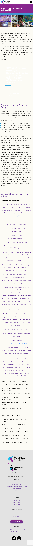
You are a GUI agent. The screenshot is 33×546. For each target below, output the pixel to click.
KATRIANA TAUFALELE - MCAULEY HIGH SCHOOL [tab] (16, 412)
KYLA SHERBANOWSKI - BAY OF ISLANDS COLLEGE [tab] (14, 420)
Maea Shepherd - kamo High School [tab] (14, 381)
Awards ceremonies (16, 488)
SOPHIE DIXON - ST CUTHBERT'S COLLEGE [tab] (14, 435)
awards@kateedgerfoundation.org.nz (16, 529)
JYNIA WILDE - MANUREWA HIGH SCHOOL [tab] (14, 408)
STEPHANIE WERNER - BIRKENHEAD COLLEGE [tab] (15, 439)
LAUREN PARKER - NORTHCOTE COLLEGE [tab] (14, 424)
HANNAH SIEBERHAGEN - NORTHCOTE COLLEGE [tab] (16, 394)
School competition (16, 504)
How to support (16, 516)
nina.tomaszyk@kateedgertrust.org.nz (18, 343)
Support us (16, 521)
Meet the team (16, 482)
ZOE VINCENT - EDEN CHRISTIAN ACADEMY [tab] (14, 442)
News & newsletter (16, 490)
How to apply (16, 502)
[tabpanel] (16, 291)
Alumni (16, 514)
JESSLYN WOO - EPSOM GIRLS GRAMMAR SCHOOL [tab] (14, 404)
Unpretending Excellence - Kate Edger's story (16, 486)
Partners (16, 511)
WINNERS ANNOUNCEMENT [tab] (11, 200)
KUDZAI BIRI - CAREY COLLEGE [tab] (11, 415)
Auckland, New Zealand (16, 531)
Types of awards (16, 500)
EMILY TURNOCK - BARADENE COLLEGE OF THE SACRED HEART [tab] (16, 389)
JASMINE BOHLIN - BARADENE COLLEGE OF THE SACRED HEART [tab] (16, 398)
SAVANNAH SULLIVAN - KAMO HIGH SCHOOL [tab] (15, 432)
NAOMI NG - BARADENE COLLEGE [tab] (12, 428)
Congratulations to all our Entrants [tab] (15, 385)
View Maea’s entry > (16, 220)
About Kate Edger (16, 484)
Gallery (16, 493)
